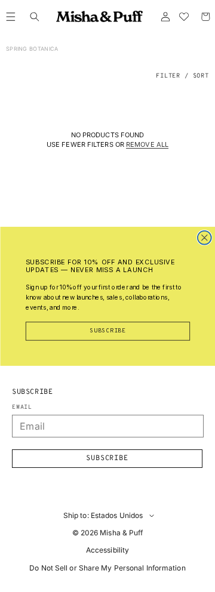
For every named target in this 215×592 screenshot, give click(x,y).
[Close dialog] (204, 237)
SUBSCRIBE (108, 330)
